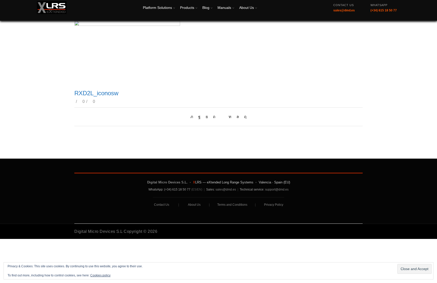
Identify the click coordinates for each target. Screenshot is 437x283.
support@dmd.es (277, 189)
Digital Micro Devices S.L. (167, 182)
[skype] (244, 117)
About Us (246, 8)
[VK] (206, 117)
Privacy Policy (273, 204)
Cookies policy (100, 275)
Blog (205, 8)
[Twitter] (193, 117)
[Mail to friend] (222, 117)
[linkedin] (230, 117)
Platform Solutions (157, 8)
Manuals (224, 8)
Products (187, 8)
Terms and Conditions (232, 204)
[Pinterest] (214, 117)
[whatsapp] (238, 117)
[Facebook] (199, 117)
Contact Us (161, 204)
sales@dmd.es (225, 189)
